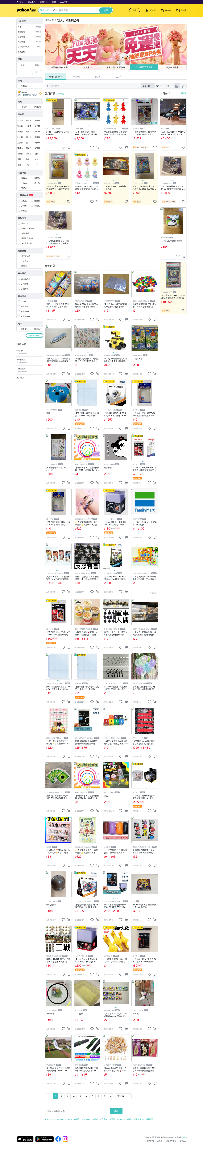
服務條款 (150, 1140)
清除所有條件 (34, 335)
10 (110, 1096)
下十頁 (120, 1096)
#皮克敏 (104, 1119)
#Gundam (86, 1119)
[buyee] (29, 93)
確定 (36, 71)
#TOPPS (49, 1119)
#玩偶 (112, 1119)
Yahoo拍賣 (26, 10)
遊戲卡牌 (87, 67)
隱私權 (159, 1140)
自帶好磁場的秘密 (59, 67)
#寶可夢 (149, 1119)
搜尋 (116, 1111)
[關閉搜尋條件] (53, 10)
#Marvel (59, 1119)
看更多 (184, 93)
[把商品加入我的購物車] (68, 147)
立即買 (76, 76)
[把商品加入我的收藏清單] (63, 147)
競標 (97, 76)
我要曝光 (60, 93)
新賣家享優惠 (172, 67)
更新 (184, 1137)
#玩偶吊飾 (139, 1119)
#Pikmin (121, 1119)
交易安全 (183, 1140)
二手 (118, 76)
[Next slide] (98, 111)
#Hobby (68, 1119)
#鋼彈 (76, 1119)
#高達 (95, 1119)
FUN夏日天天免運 (144, 67)
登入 (135, 10)
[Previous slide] (76, 111)
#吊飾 (129, 1119)
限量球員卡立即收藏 (115, 67)
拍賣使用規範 (170, 1140)
